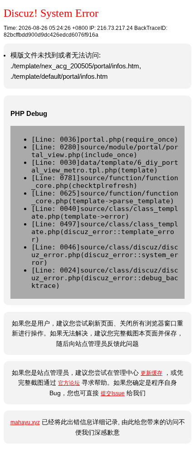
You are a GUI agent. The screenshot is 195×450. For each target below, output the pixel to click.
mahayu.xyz (25, 422)
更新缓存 (151, 373)
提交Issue (113, 393)
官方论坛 (69, 383)
